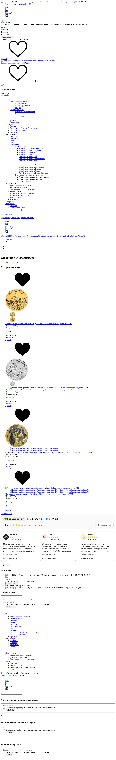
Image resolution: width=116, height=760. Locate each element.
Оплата (13, 126)
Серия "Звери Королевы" (24, 181)
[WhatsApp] (9, 227)
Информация (10, 639)
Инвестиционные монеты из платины (29, 175)
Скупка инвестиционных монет (22, 189)
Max (50, 535)
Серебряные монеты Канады (30, 169)
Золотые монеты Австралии (30, 151)
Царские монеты (20, 114)
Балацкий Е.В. (15, 198)
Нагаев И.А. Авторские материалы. (24, 193)
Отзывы (13, 212)
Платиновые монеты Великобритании (34, 177)
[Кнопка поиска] (26, 63)
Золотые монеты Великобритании (32, 159)
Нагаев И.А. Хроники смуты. (21, 195)
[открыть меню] (2, 20)
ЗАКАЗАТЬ (10, 710)
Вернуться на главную (9, 263)
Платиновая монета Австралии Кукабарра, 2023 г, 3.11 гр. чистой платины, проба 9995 (39, 494)
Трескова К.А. (15, 200)
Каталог (8, 99)
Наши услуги (10, 653)
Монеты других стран (22, 106)
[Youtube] (9, 13)
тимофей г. (14, 535)
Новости (13, 136)
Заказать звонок (7, 37)
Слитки (13, 120)
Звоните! (8, 404)
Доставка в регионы (18, 130)
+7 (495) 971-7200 (7, 39)
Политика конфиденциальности (22, 210)
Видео (12, 140)
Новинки (13, 118)
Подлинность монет (17, 208)
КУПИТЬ (9, 754)
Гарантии (13, 206)
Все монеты (14, 144)
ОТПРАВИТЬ (10, 607)
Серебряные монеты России (30, 165)
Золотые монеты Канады (28, 161)
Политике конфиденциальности (74, 754)
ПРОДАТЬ (9, 732)
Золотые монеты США (28, 153)
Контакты (9, 214)
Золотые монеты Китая (28, 157)
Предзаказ (14, 132)
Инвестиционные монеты (20, 101)
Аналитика (14, 138)
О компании (10, 204)
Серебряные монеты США (29, 171)
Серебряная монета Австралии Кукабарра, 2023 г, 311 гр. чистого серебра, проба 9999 (38, 390)
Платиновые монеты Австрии (30, 179)
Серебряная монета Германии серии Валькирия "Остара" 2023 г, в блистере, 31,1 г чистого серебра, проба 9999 (48, 452)
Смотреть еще (6, 514)
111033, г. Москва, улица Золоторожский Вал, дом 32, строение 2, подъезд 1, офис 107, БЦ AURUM (46, 236)
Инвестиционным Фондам (20, 185)
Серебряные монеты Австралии (31, 167)
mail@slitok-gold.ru (23, 586)
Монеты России (20, 104)
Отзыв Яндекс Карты (10, 558)
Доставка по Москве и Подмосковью (24, 128)
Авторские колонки (13, 191)
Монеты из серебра (21, 163)
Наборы (17, 108)
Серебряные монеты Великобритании (33, 173)
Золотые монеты (20, 146)
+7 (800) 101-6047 (23, 39)
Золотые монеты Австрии (29, 155)
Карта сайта (5, 677)
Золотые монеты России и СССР (32, 148)
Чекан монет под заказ (18, 187)
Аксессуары (14, 122)
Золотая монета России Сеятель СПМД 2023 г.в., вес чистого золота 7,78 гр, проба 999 (38, 324)
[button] (3, 565)
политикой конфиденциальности (68, 604)
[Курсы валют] (7, 22)
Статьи (12, 142)
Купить (8, 340)
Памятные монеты (17, 110)
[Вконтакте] (6, 11)
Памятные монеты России (24, 112)
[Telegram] (7, 8)
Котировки (9, 202)
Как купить (9, 124)
